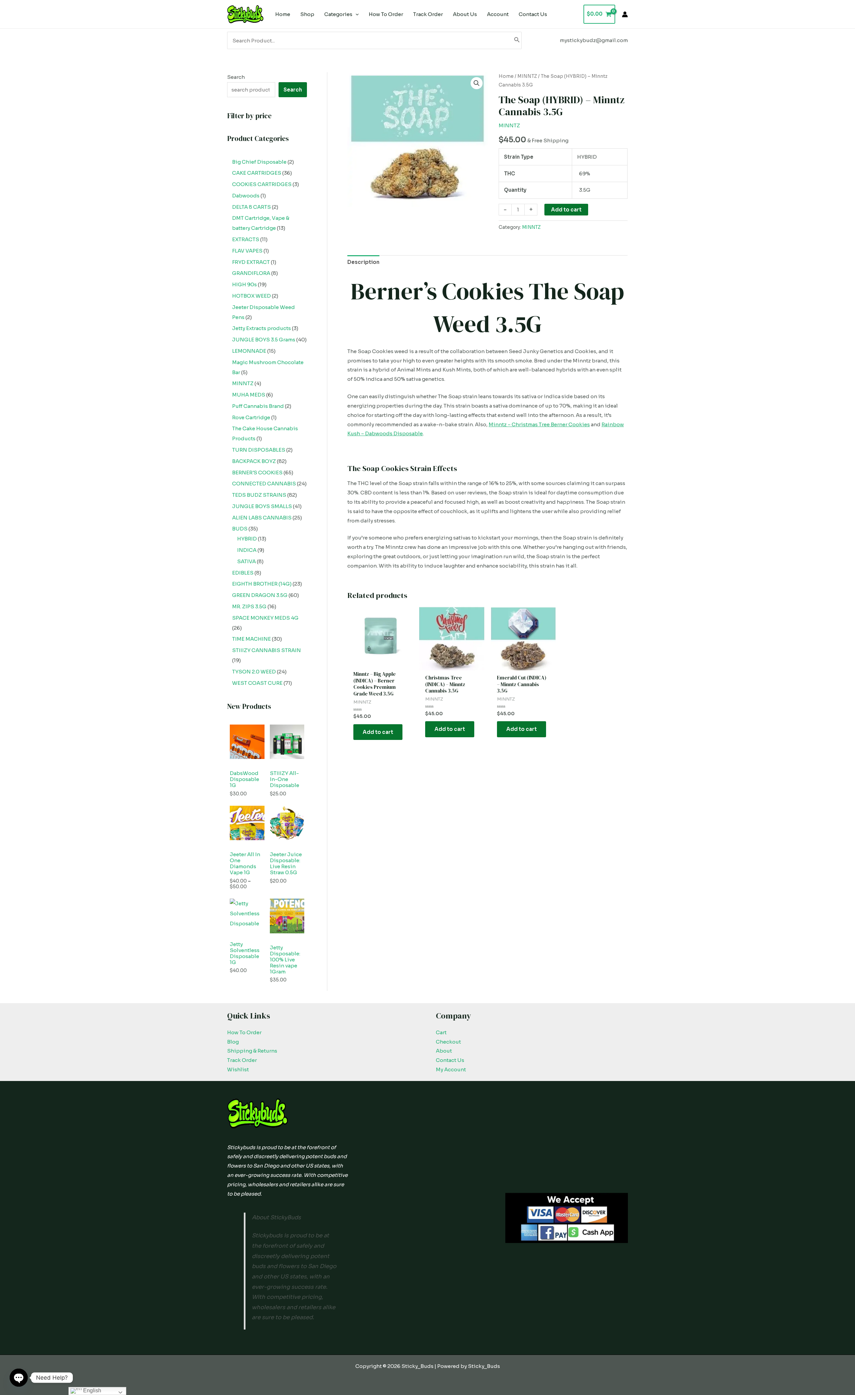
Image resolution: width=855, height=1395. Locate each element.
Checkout (448, 1042)
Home (506, 76)
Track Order (242, 1060)
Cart (441, 1032)
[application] (355, 14)
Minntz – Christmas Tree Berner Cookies (539, 424)
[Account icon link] (625, 14)
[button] (477, 83)
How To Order (244, 1032)
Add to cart (566, 209)
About (444, 1051)
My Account (451, 1069)
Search (236, 77)
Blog (233, 1042)
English (91, 1390)
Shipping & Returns (252, 1051)
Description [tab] (363, 262)
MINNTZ (527, 76)
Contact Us (450, 1060)
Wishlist (238, 1069)
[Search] (517, 40)
